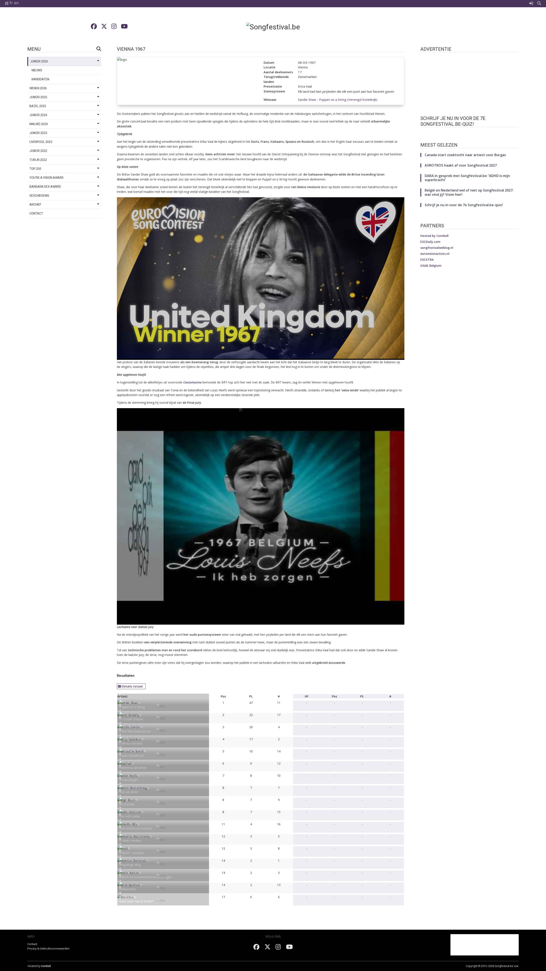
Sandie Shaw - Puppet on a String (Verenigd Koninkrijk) (337, 99)
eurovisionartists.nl (434, 254)
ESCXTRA (427, 260)
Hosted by (434, 236)
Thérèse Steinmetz (136, 860)
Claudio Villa (131, 824)
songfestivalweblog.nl (436, 248)
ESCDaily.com (430, 242)
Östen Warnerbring (136, 787)
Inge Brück (130, 800)
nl (6, 2)
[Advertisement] (437, 26)
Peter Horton (132, 872)
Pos (223, 696)
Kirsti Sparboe (132, 885)
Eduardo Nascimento (137, 836)
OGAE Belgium (430, 266)
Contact (32, 944)
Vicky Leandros (133, 739)
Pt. (251, 696)
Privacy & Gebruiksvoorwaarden (48, 948)
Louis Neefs (131, 775)
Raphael (128, 763)
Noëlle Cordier (133, 727)
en (16, 2)
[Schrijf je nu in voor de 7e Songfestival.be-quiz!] (469, 134)
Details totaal (132, 686)
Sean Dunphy (132, 715)
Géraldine (129, 897)
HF (306, 696)
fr (11, 2)
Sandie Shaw (131, 702)
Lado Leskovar (133, 812)
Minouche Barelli (134, 751)
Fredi (126, 848)
